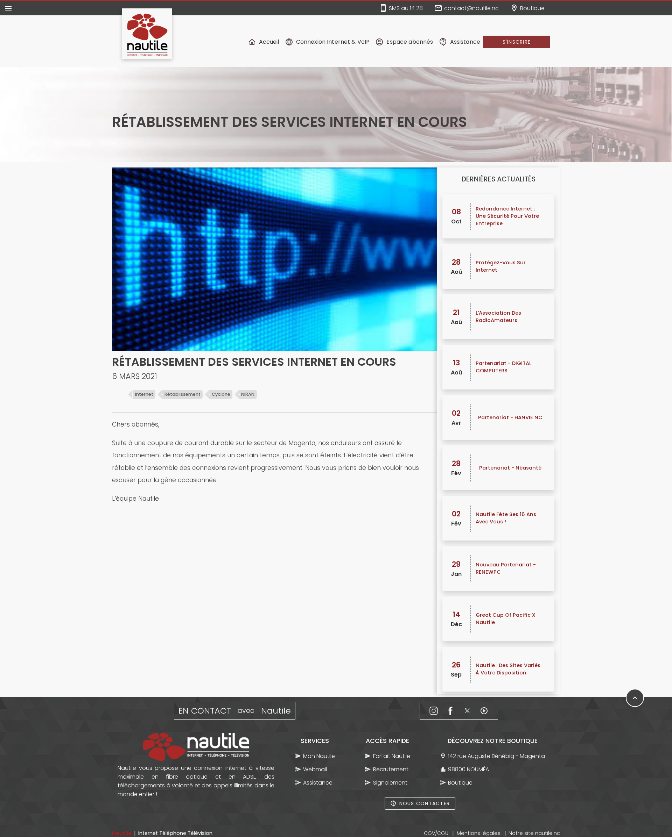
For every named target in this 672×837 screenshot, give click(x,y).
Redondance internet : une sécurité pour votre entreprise (507, 216)
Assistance (317, 783)
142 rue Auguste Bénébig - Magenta (496, 756)
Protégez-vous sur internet (501, 266)
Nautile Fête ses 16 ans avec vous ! (506, 518)
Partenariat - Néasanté (510, 467)
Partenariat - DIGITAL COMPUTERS (503, 367)
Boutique (460, 783)
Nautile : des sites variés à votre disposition (508, 669)
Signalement (390, 783)
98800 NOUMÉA (468, 769)
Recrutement (390, 769)
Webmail (315, 769)
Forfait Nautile (391, 756)
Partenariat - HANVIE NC (510, 417)
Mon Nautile (319, 756)
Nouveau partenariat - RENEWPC (506, 568)
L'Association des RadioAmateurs (498, 316)
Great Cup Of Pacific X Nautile (506, 618)
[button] (516, 42)
